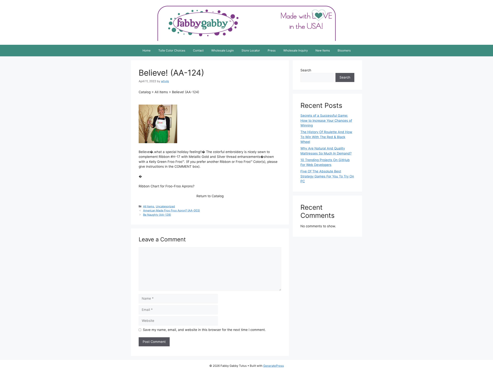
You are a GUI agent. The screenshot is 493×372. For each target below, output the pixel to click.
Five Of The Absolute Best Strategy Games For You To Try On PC (327, 176)
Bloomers (344, 50)
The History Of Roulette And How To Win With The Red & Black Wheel (326, 137)
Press (272, 50)
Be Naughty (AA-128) (157, 214)
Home (147, 50)
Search (305, 70)
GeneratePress (273, 366)
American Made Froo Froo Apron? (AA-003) (171, 210)
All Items (148, 206)
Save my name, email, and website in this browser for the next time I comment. (204, 330)
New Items (322, 50)
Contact (198, 50)
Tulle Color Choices (171, 50)
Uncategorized (165, 206)
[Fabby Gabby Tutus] (246, 22)
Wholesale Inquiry (295, 50)
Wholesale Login (222, 50)
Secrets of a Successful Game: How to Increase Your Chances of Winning (326, 120)
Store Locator (250, 50)
